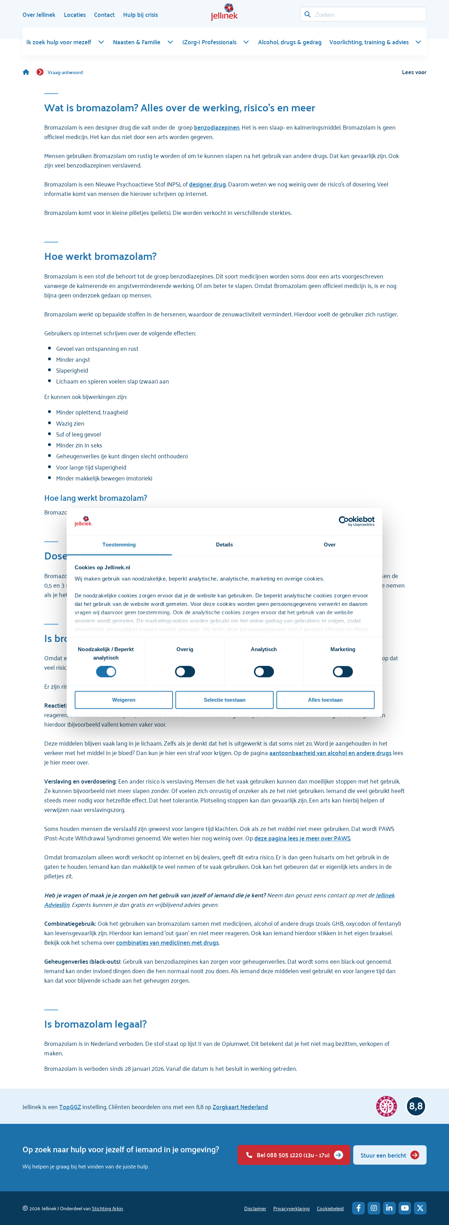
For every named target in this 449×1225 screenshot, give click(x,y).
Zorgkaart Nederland (240, 1106)
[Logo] (224, 12)
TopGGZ (70, 1106)
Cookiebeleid (330, 1208)
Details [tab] (224, 545)
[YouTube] (404, 1208)
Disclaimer (255, 1208)
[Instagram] (374, 1208)
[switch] (185, 671)
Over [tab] (330, 545)
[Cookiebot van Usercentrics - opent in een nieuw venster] (344, 521)
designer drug (207, 183)
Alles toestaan (325, 700)
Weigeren (123, 700)
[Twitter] (420, 1208)
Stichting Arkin (107, 1208)
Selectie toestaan (225, 700)
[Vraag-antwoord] (29, 72)
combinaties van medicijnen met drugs (167, 942)
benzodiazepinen (217, 126)
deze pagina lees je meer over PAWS (302, 837)
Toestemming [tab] (119, 545)
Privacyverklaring (291, 1208)
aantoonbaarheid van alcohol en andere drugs (330, 752)
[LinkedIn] (389, 1208)
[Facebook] (358, 1208)
